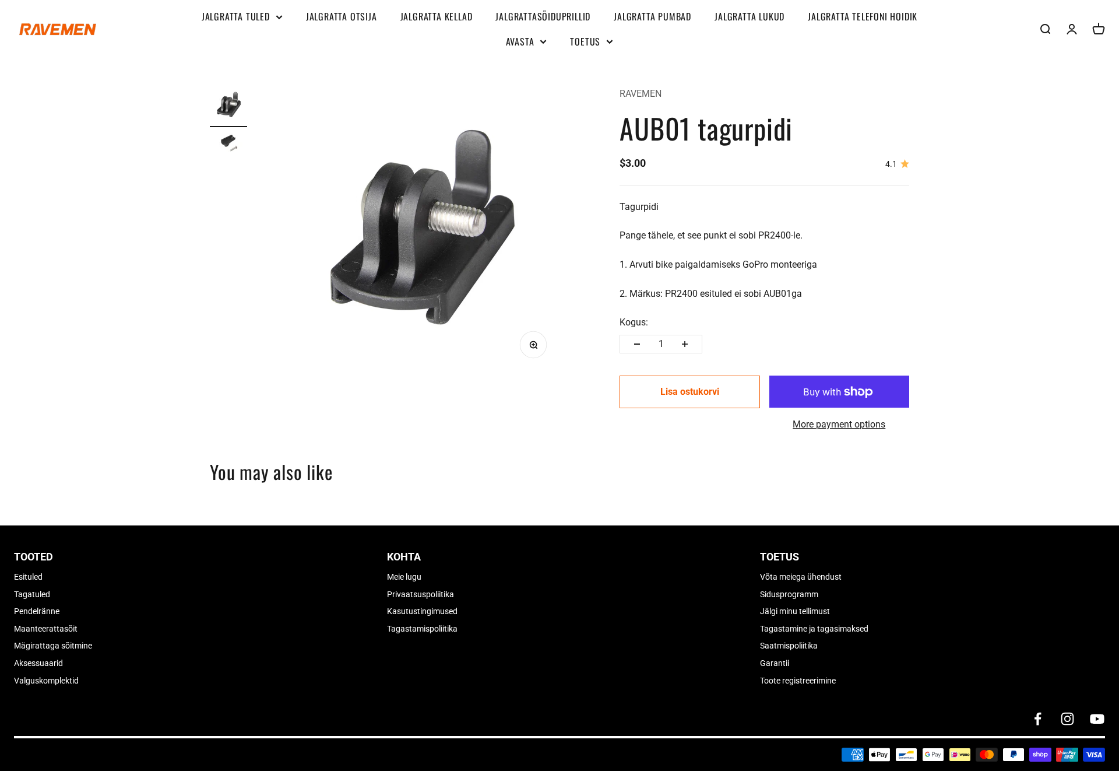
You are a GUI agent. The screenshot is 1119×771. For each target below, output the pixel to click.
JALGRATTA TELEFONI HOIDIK (862, 16)
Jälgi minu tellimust (795, 611)
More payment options (839, 424)
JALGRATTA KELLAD (436, 16)
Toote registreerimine (798, 680)
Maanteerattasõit (46, 628)
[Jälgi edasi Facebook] (1038, 719)
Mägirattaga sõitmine (53, 645)
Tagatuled (32, 594)
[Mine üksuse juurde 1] (228, 106)
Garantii (774, 663)
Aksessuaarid (38, 663)
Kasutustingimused (422, 611)
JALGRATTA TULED (236, 16)
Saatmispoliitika (789, 645)
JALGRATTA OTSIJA (341, 16)
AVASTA (520, 41)
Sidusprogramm (789, 594)
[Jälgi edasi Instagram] (1067, 719)
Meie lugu (404, 576)
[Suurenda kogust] (685, 344)
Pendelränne (36, 611)
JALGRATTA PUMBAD (652, 16)
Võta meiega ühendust (801, 576)
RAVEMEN (640, 93)
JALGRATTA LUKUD (749, 16)
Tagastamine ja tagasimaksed (814, 628)
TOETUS (585, 41)
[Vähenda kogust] (637, 344)
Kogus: (634, 322)
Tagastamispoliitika (422, 628)
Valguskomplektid (46, 680)
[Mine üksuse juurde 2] (228, 145)
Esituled (28, 576)
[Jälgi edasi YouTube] (1097, 719)
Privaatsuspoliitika (420, 594)
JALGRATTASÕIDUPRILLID (542, 16)
